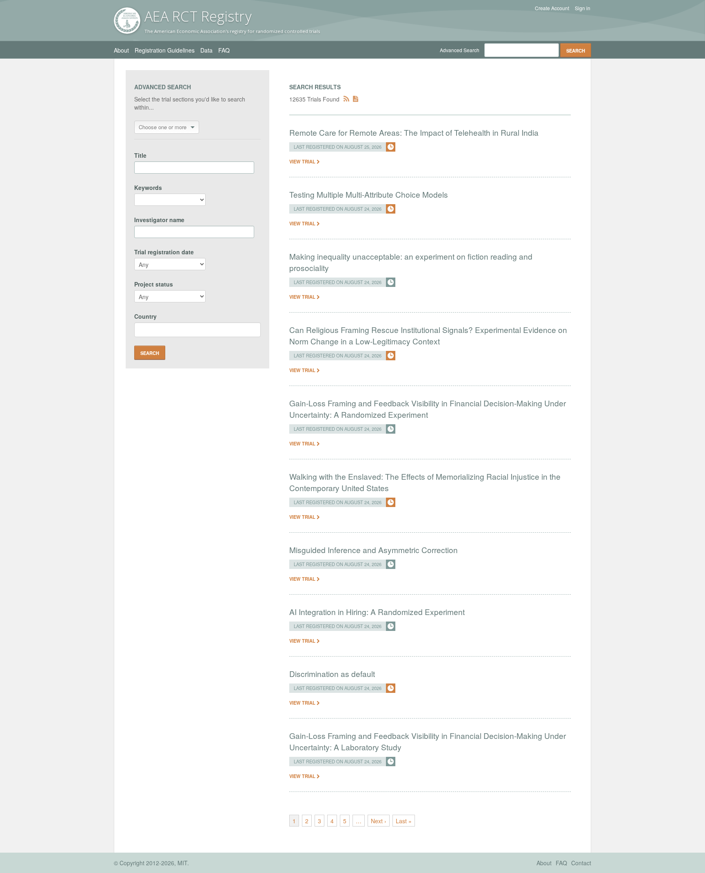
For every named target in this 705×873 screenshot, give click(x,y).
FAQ (224, 50)
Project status (153, 284)
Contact (581, 863)
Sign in (582, 8)
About (121, 50)
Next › (378, 821)
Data (206, 50)
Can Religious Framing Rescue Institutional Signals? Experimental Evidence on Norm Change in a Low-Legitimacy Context (428, 335)
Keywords (148, 187)
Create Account (552, 8)
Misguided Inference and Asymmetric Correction (373, 549)
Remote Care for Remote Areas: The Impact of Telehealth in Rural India (414, 132)
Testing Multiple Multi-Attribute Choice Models (368, 194)
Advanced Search (459, 49)
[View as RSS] (346, 99)
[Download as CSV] (355, 99)
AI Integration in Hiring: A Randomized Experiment (377, 611)
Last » (404, 821)
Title (140, 155)
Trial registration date (164, 252)
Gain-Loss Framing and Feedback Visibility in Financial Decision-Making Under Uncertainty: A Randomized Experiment (427, 408)
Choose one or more (162, 127)
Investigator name (159, 220)
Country (145, 316)
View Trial (303, 161)
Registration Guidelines (165, 50)
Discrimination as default (332, 673)
